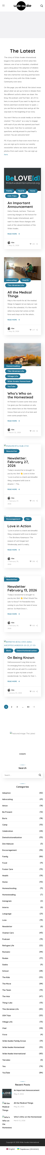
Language (6, 914)
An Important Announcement (20, 205)
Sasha (5, 964)
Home (32, 191)
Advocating (11, 280)
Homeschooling (9, 888)
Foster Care (7, 869)
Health (21, 191)
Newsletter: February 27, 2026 (18, 462)
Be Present (7, 812)
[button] (41, 6)
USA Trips (12, 196)
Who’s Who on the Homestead (20, 395)
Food (4, 863)
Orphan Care (8, 933)
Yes (24, 196)
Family (9, 191)
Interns (5, 907)
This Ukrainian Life (16, 285)
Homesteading (13, 366)
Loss (4, 920)
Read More (12, 234)
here (6, 154)
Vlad (4, 1028)
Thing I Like (7, 1003)
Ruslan (5, 958)
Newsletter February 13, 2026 (22, 588)
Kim (12, 242)
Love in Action (19, 526)
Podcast (6, 939)
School (5, 971)
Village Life (13, 376)
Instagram (7, 901)
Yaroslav (6, 1060)
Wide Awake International (14, 1053)
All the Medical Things (20, 294)
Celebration (7, 831)
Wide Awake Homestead (19, 381)
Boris (8, 650)
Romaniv (6, 952)
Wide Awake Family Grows (14, 1041)
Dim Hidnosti (8, 844)
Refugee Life (8, 945)
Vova (4, 1034)
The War (6, 996)
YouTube (11, 386)
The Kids (6, 977)
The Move (6, 984)
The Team (6, 990)
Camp (4, 825)
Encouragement (13, 519)
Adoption (6, 793)
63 (28, 707)
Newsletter (11, 451)
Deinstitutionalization (27, 650)
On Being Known (21, 657)
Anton (5, 805)
